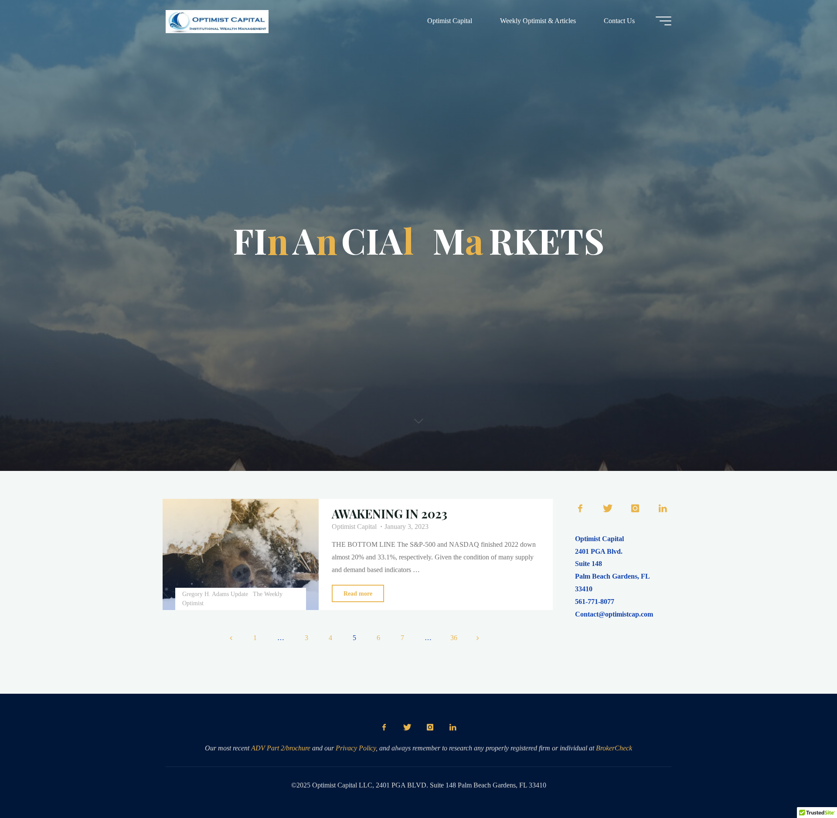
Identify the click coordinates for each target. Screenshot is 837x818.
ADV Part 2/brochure (280, 748)
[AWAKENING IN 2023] (241, 554)
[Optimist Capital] (217, 20)
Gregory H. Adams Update (215, 593)
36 (453, 637)
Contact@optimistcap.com (614, 614)
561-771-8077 (594, 601)
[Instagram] (635, 509)
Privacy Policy (356, 748)
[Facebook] (580, 509)
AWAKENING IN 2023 (389, 513)
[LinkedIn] (663, 509)
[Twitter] (608, 509)
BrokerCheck (614, 748)
